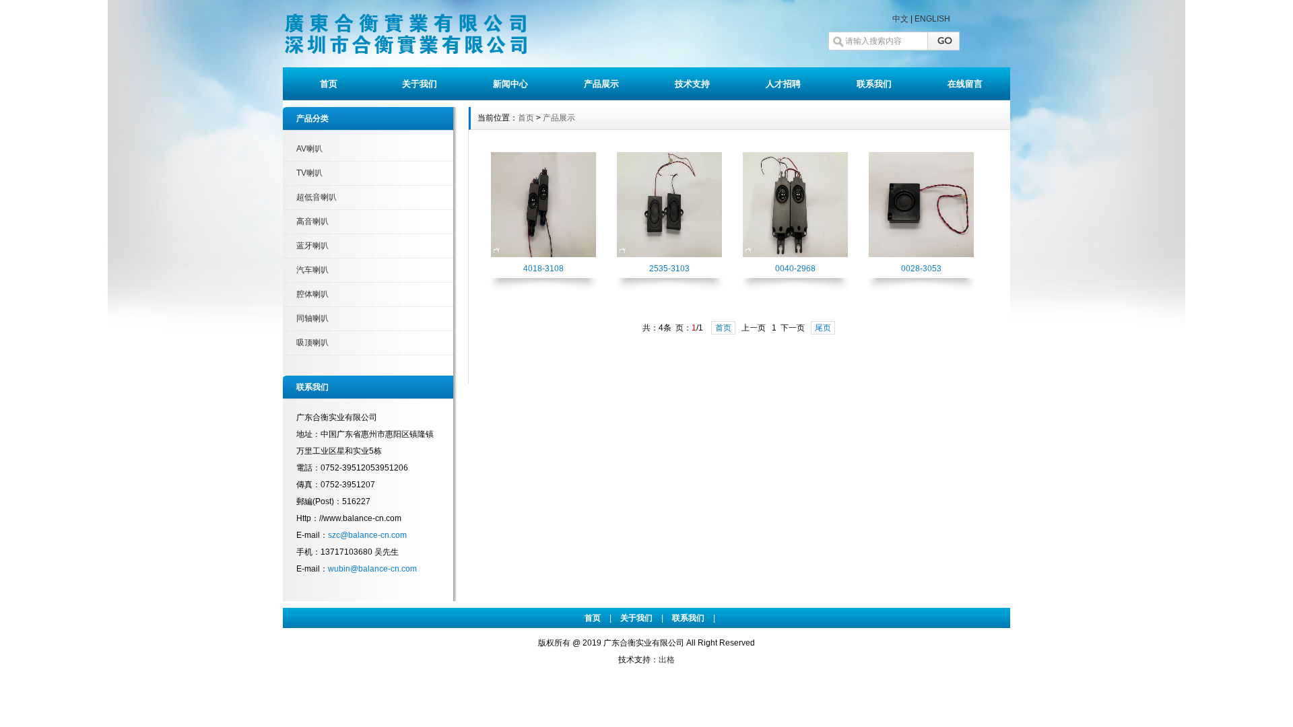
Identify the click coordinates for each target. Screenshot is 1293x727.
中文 (900, 19)
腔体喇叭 (312, 294)
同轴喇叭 (312, 318)
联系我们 (874, 84)
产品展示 (601, 84)
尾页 (823, 328)
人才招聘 (783, 84)
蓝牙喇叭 (312, 245)
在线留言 (965, 84)
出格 (667, 659)
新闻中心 (510, 84)
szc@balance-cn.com (367, 535)
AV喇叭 (309, 148)
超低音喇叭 (316, 197)
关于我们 (419, 84)
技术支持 (692, 84)
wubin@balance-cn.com (372, 569)
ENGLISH (932, 19)
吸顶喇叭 (312, 342)
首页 (328, 84)
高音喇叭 (312, 221)
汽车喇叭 (312, 270)
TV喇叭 (309, 173)
